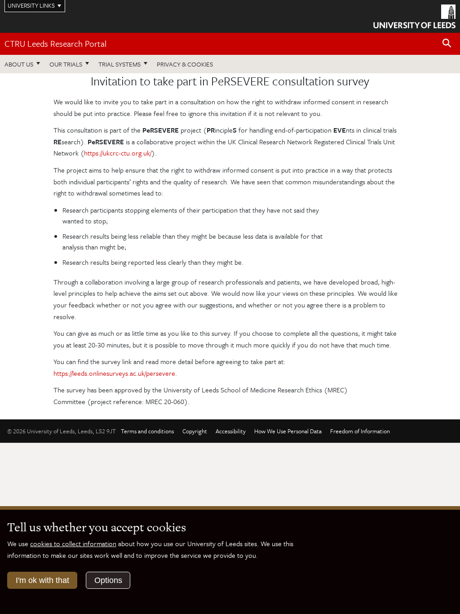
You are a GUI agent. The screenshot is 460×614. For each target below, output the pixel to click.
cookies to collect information (73, 543)
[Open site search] (447, 43)
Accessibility (231, 431)
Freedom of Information (360, 431)
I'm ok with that (42, 580)
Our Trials (65, 64)
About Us (18, 64)
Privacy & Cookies (185, 64)
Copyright (194, 431)
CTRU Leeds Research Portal (55, 43)
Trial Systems (119, 64)
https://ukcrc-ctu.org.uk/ (117, 153)
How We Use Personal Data (288, 431)
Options (108, 580)
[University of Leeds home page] (414, 15)
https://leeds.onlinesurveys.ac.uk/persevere (114, 373)
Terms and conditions (147, 431)
